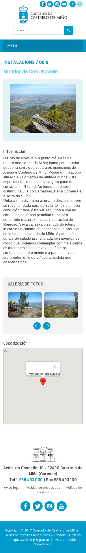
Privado (60, 535)
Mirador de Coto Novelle (30, 71)
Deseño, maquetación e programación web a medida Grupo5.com (45, 539)
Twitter (50, 4)
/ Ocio (25, 62)
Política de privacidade (43, 487)
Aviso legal (12, 487)
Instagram (57, 4)
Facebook (43, 4)
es (79, 4)
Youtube (64, 4)
